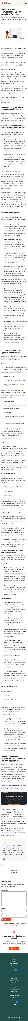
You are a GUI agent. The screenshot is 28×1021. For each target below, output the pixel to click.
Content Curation (8, 43)
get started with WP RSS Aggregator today (12, 832)
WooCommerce (16, 390)
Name (3, 908)
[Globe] (4, 859)
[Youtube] (15, 1004)
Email (3, 913)
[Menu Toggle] (26, 3)
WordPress (4, 285)
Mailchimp (17, 575)
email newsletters (19, 88)
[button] (11, 873)
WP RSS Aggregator (8, 194)
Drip (4, 179)
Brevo (23, 575)
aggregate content (18, 541)
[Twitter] (13, 1004)
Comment (4, 890)
